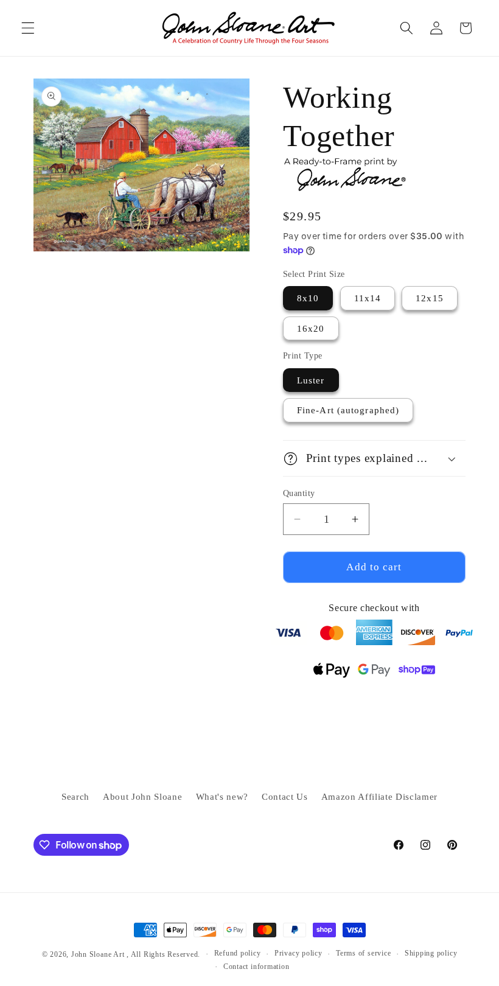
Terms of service (363, 953)
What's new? (222, 796)
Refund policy (237, 953)
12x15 (430, 298)
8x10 (308, 298)
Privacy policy (298, 953)
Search (75, 796)
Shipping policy (431, 953)
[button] (28, 28)
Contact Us (285, 796)
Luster (311, 380)
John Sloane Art (98, 954)
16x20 (311, 328)
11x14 (368, 298)
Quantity (299, 493)
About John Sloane (142, 796)
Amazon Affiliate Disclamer (379, 796)
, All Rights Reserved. (163, 954)
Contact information (256, 966)
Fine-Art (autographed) (348, 410)
